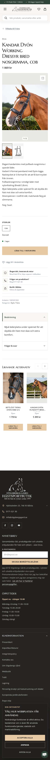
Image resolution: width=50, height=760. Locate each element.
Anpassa (25, 745)
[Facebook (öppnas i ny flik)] (5, 525)
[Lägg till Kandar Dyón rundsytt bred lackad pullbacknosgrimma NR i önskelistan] (43, 376)
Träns (17, 303)
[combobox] (25, 18)
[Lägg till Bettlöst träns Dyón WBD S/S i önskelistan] (19, 376)
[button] (7, 151)
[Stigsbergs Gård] (22, 9)
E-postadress (9, 549)
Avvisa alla (25, 752)
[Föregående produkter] (38, 366)
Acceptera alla (25, 738)
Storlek (6, 222)
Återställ (5, 235)
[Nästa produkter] (45, 366)
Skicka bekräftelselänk (25, 561)
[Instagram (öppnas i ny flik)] (12, 525)
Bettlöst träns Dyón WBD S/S (13, 408)
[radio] (6, 228)
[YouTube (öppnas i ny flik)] (19, 525)
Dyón (13, 303)
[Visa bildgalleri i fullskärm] (43, 78)
